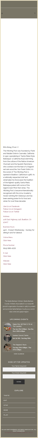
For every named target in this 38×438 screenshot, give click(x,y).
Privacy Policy (28, 432)
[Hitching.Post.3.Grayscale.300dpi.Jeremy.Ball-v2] (19, 133)
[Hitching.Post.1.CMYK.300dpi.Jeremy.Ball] (19, 50)
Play (6, 415)
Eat (5, 400)
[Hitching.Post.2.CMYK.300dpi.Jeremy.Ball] (19, 79)
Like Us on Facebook (11, 206)
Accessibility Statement (13, 432)
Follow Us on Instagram (12, 209)
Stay (6, 405)
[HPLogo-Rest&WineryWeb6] (19, 27)
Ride (6, 410)
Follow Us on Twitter (11, 212)
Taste (7, 395)
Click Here (7, 240)
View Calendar (19, 353)
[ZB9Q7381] (19, 108)
